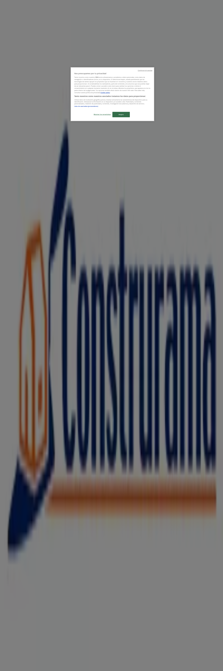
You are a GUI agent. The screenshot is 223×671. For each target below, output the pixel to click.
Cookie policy (105, 93)
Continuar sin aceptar (145, 70)
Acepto (121, 114)
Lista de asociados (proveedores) (86, 106)
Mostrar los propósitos (102, 114)
